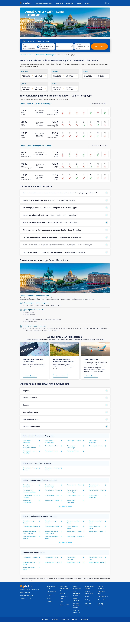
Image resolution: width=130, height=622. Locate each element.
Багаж (49, 598)
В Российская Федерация (45, 55)
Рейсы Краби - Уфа (73, 451)
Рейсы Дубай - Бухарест (30, 557)
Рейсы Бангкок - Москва (52, 490)
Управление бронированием (64, 588)
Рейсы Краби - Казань (74, 440)
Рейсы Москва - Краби (96, 531)
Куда (41, 44)
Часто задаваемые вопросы (76, 593)
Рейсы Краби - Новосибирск (71, 447)
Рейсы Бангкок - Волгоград (28, 486)
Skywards (80, 3)
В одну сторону (43, 41)
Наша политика (25, 592)
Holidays (87, 600)
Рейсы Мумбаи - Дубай (96, 562)
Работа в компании (88, 604)
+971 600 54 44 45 (25, 599)
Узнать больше (30, 376)
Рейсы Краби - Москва (52, 446)
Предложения (51, 591)
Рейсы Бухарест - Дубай (52, 562)
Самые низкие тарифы (89, 587)
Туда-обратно (29, 41)
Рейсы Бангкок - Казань (74, 485)
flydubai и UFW (64, 605)
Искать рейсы (99, 46)
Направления (70, 3)
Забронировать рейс (52, 587)
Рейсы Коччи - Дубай (73, 562)
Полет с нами (59, 3)
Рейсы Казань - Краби (52, 526)
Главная (23, 55)
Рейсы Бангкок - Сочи (52, 495)
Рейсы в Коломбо (101, 604)
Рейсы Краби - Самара (96, 446)
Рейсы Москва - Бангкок (75, 531)
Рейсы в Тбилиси (101, 587)
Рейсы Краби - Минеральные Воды (29, 447)
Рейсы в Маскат (103, 596)
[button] (65, 193)
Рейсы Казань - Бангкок (30, 526)
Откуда (25, 44)
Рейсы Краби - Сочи (51, 451)
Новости (62, 593)
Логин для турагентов (76, 611)
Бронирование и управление (43, 3)
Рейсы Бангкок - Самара (96, 490)
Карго (61, 601)
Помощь (87, 3)
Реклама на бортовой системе (76, 605)
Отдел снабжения (76, 599)
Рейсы (31, 55)
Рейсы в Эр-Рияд (101, 592)
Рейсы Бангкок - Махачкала (94, 486)
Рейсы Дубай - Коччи (51, 557)
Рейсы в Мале (102, 600)
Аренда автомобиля (89, 592)
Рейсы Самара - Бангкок (74, 536)
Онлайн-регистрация (77, 587)
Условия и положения (26, 595)
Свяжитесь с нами (63, 597)
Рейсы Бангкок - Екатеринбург (50, 486)
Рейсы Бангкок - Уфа (73, 495)
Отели (87, 596)
